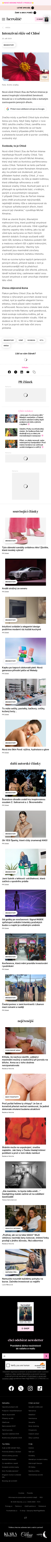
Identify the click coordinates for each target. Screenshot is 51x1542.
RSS (41, 1497)
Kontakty (32, 1456)
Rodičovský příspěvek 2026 (12, 1438)
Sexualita (32, 1422)
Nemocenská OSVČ (9, 1426)
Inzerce (31, 1448)
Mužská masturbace (9, 1459)
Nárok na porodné (8, 1415)
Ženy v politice (34, 1438)
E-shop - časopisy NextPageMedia (32, 1511)
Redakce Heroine (8, 1069)
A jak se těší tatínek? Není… (11, 1448)
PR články (32, 1467)
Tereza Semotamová (9, 1200)
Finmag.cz (8, 1506)
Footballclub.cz (11, 1511)
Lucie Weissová (7, 1285)
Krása (6, 346)
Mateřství (32, 1415)
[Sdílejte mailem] (27, 372)
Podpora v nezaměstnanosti (12, 1411)
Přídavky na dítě (7, 1418)
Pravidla (30, 1493)
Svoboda (31, 340)
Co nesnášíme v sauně (10, 1463)
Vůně (21, 340)
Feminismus (33, 1418)
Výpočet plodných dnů (10, 1407)
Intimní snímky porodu (10, 1456)
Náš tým (31, 1452)
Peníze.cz (18, 1506)
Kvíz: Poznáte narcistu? (10, 1471)
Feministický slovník (36, 1475)
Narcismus (32, 1411)
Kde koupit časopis (35, 1463)
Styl (42, 340)
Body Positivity (12, 1097)
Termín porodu (7, 1430)
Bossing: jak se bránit (9, 1481)
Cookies (21, 1493)
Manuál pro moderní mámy (38, 1459)
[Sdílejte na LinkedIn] (21, 372)
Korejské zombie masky (10, 1467)
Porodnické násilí (13, 1050)
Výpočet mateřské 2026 (10, 1434)
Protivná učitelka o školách (11, 1452)
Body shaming (34, 1426)
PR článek (25, 382)
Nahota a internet (13, 1228)
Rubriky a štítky (34, 1471)
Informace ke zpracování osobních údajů (22, 1497)
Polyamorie (33, 1430)
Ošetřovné (5, 1422)
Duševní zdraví (34, 1434)
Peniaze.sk (42, 1506)
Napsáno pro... (11, 1272)
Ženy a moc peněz (24, 12)
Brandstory (9, 45)
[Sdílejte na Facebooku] (9, 372)
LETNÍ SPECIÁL (23, 7)
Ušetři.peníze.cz (30, 1506)
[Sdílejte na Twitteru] (15, 372)
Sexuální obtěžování (36, 1407)
